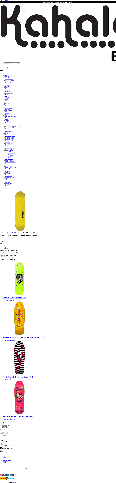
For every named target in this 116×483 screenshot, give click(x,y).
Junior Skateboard (9, 77)
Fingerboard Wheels (9, 138)
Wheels (7, 120)
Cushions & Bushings (10, 125)
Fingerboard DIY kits (9, 143)
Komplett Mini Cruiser (10, 149)
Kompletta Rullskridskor (10, 116)
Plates (6, 117)
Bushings (7, 83)
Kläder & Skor (6, 97)
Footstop (7, 163)
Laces (6, 130)
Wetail (14, 482)
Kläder (6, 186)
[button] (0, 190)
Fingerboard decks (9, 134)
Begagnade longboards (10, 177)
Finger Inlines (8, 144)
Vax (6, 92)
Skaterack (7, 185)
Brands (4, 188)
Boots (6, 119)
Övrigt (6, 96)
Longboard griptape (9, 165)
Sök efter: (2, 63)
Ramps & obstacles (9, 140)
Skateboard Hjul (8, 81)
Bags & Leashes (8, 128)
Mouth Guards (8, 131)
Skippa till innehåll (4, 0)
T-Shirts (7, 100)
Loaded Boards (11, 153)
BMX (6, 145)
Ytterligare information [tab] (7, 247)
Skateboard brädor (9, 79)
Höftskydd (7, 111)
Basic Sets (7, 109)
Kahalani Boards (11, 151)
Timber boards (11, 155)
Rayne (9, 157)
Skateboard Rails (9, 93)
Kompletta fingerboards (10, 136)
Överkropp (7, 113)
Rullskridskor (5, 115)
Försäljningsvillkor (7, 460)
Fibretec (9, 156)
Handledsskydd (8, 110)
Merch (6, 132)
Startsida (4, 457)
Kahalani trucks (8, 183)
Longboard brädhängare (10, 167)
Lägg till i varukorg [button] (10, 300)
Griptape (7, 86)
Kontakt (4, 462)
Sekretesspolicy (6, 461)
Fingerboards (5, 133)
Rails (6, 87)
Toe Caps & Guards (9, 127)
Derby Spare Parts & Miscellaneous (12, 126)
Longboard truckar (9, 159)
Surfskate (5, 178)
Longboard (5, 146)
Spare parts (7, 142)
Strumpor (7, 99)
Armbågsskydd (8, 108)
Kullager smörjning (9, 166)
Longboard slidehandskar (10, 162)
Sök (18, 63)
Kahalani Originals (7, 180)
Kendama (5, 179)
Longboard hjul (8, 160)
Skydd (4, 104)
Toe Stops (7, 121)
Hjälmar (7, 105)
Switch (9, 154)
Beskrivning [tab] (5, 245)
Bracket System (8, 176)
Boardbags (7, 170)
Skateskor (7, 98)
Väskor (6, 102)
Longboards (7, 182)
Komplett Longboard (9, 148)
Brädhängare (8, 94)
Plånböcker (7, 103)
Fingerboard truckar (9, 137)
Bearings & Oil (8, 123)
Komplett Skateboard (9, 76)
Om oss (4, 458)
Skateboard (5, 75)
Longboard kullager (9, 161)
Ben (6, 114)
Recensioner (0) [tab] (6, 248)
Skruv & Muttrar (8, 90)
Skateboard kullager (9, 82)
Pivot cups (7, 85)
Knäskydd (7, 107)
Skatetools (7, 91)
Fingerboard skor (9, 139)
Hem (1, 232)
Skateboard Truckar (9, 80)
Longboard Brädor (9, 150)
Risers (6, 88)
